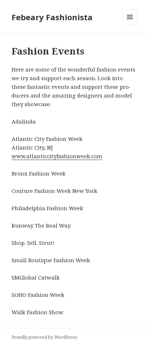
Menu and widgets (130, 24)
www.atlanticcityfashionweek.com (57, 156)
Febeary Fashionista (52, 17)
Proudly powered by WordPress (44, 337)
